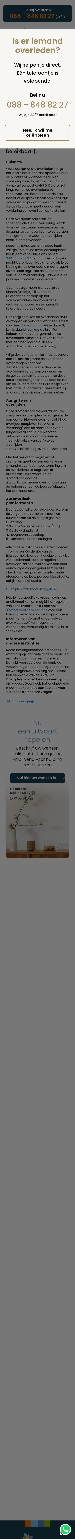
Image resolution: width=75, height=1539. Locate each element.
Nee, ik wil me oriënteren (37, 132)
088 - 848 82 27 (37, 104)
